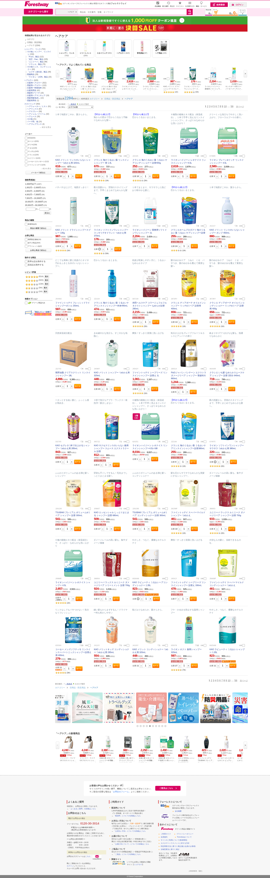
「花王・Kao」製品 (35, 59)
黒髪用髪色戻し (33, 98)
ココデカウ (138, 865)
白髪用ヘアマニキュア (36, 95)
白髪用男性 (31, 90)
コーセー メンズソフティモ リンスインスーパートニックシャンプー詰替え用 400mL (73, 652)
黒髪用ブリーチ (33, 93)
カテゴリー (60, 687)
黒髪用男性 (31, 100)
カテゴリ (30, 39)
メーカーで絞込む (38, 173)
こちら (87, 856)
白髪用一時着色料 (34, 88)
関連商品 (30, 74)
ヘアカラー (28, 80)
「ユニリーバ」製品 (35, 62)
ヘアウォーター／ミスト (37, 106)
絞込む (47, 213)
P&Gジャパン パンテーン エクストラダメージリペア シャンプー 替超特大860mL (188, 375)
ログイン (70, 866)
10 (225, 106)
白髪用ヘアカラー (34, 83)
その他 (30, 119)
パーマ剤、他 (32, 121)
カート (79, 176)
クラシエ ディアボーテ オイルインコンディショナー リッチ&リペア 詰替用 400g (227, 306)
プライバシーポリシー (184, 834)
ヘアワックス (32, 109)
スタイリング (29, 104)
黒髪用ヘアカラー (34, 85)
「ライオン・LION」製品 (37, 77)
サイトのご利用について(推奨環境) (174, 840)
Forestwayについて (184, 837)
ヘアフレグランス (34, 124)
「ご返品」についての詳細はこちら (127, 854)
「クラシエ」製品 (34, 64)
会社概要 (178, 811)
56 (232, 106)
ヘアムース (31, 116)
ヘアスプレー (32, 111)
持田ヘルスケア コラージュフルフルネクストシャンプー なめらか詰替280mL (149, 306)
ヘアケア (30, 45)
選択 (47, 276)
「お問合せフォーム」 (121, 792)
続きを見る (46, 127)
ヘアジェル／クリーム (36, 114)
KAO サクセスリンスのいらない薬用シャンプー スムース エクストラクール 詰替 (111, 448)
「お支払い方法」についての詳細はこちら (130, 831)
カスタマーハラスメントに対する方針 (175, 843)
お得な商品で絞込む (38, 250)
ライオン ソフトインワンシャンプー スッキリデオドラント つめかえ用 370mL (111, 233)
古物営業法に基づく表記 (170, 849)
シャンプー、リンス (32, 49)
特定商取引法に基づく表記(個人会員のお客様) (178, 846)
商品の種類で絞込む (38, 228)
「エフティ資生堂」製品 (37, 72)
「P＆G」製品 (33, 57)
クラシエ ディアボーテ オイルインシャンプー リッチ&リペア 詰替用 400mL (188, 306)
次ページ (240, 106)
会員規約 (164, 837)
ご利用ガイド (166, 834)
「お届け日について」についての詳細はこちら (131, 844)
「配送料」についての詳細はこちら (127, 816)
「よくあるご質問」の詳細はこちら (82, 809)
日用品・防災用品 (34, 42)
